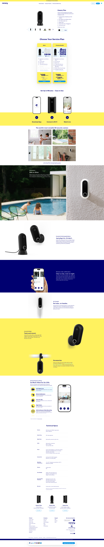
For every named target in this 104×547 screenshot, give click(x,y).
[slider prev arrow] (27, 29)
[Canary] (4, 3)
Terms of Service (31, 537)
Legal (44, 524)
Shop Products (41, 3)
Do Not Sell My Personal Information (51, 537)
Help (55, 519)
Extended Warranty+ (32, 528)
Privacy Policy (36, 537)
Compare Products (48, 3)
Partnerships (46, 525)
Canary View (31, 519)
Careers (45, 520)
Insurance (30, 531)
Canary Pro (31, 520)
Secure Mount (67, 363)
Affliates (44, 537)
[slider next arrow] (52, 29)
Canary (101, 3)
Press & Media (46, 522)
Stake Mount (59, 364)
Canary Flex (31, 522)
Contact (56, 520)
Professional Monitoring (56, 3)
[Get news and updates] (74, 520)
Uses (30, 524)
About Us (45, 519)
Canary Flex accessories (56, 163)
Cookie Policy (40, 537)
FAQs (55, 522)
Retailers (30, 532)
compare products (40, 418)
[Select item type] (59, 30)
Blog (44, 523)
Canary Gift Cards (32, 523)
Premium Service (32, 525)
